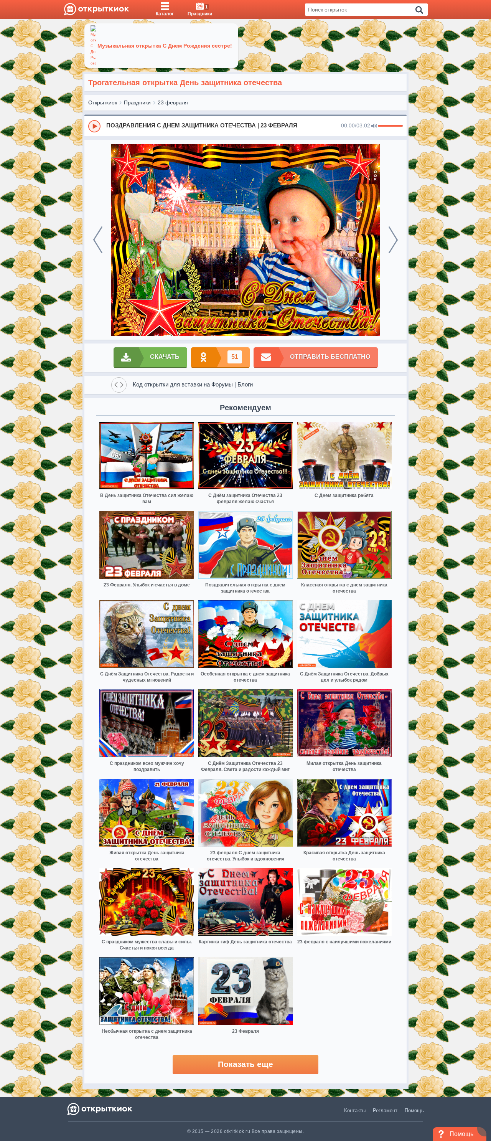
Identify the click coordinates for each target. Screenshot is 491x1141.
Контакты (355, 1110)
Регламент (385, 1110)
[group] (245, 126)
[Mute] (374, 126)
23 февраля (173, 102)
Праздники (137, 102)
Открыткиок (102, 102)
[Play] (94, 126)
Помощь (414, 1110)
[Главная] (96, 9)
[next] (393, 240)
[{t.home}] (100, 1109)
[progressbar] (390, 126)
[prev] (97, 240)
